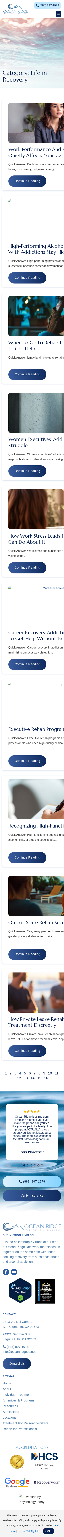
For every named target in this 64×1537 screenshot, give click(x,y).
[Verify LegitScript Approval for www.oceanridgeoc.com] (20, 1302)
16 (46, 1078)
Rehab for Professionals (20, 1429)
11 (56, 1073)
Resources (10, 1406)
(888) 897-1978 (17, 1347)
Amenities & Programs (18, 1400)
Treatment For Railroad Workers (25, 1423)
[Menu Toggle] (58, 14)
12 (19, 1078)
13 (26, 1078)
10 (50, 1073)
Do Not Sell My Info (28, 1531)
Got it (48, 1531)
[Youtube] (14, 1272)
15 (39, 1078)
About (7, 1389)
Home (7, 1383)
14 (32, 1078)
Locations (9, 1417)
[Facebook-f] (6, 1272)
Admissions (11, 1412)
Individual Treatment (17, 1394)
